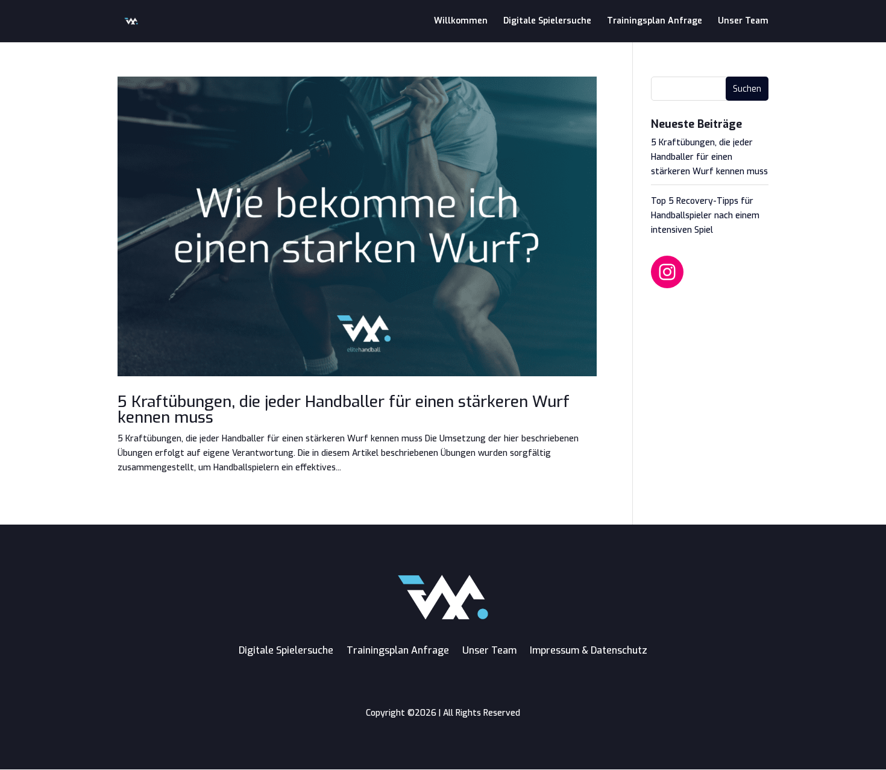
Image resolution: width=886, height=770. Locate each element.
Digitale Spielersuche (547, 22)
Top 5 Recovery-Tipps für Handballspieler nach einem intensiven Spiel (705, 215)
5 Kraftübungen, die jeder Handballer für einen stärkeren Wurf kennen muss (344, 409)
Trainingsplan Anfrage (654, 22)
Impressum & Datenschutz (588, 650)
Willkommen (461, 22)
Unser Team (743, 22)
